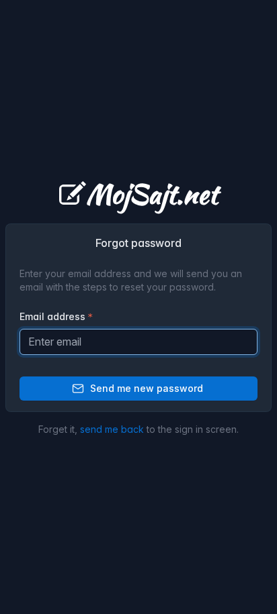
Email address (52, 316)
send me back (112, 429)
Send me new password (146, 388)
